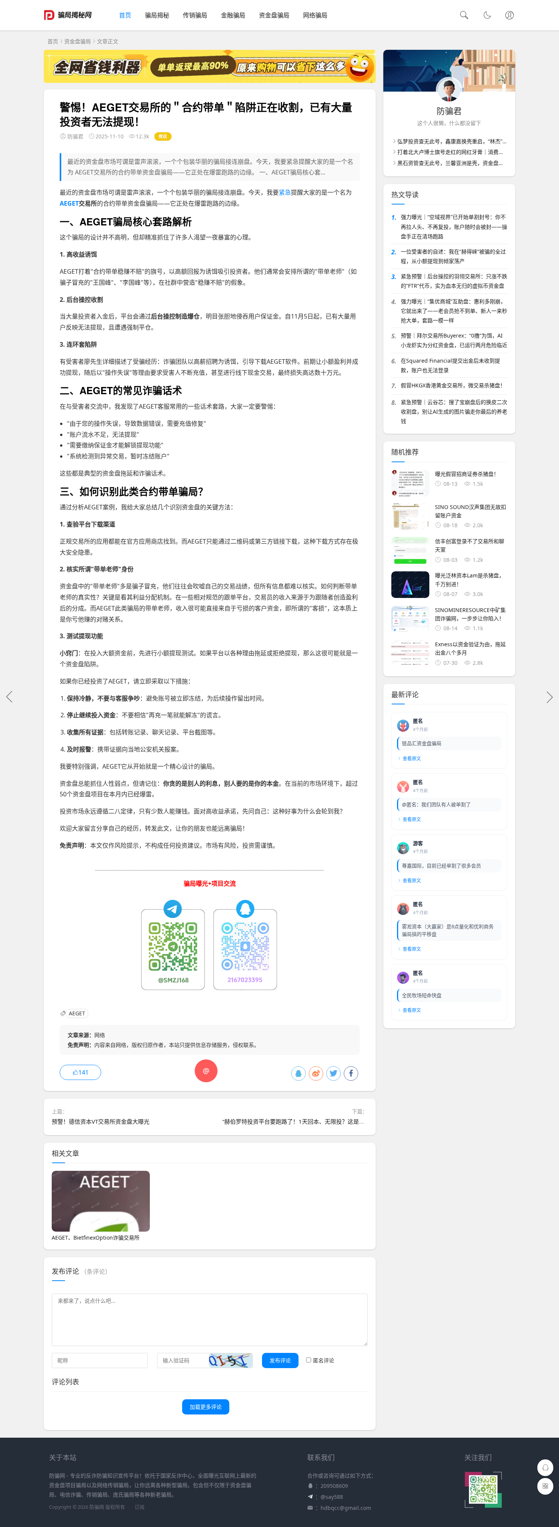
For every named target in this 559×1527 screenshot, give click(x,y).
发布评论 (280, 1360)
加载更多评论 (206, 1406)
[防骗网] (68, 23)
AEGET (69, 203)
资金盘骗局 (274, 15)
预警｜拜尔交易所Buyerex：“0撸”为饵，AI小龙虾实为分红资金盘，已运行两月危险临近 (454, 340)
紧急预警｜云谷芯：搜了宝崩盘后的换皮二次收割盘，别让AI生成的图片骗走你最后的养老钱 (454, 411)
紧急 (285, 192)
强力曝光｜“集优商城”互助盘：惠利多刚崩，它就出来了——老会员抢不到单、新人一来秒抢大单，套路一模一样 (454, 311)
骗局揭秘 (157, 15)
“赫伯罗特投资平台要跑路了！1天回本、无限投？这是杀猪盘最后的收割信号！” (323, 1121)
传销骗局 (195, 15)
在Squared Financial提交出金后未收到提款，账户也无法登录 (450, 365)
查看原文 (412, 758)
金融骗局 (233, 15)
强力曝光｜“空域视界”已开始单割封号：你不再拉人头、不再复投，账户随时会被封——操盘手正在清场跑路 (454, 226)
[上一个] (9, 696)
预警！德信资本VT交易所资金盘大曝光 (100, 1121)
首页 (125, 15)
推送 (163, 136)
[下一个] (549, 696)
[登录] (509, 16)
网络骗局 (315, 15)
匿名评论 (323, 1360)
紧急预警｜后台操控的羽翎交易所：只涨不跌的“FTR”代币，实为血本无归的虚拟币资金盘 (454, 281)
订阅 (140, 1507)
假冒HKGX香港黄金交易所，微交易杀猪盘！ (453, 385)
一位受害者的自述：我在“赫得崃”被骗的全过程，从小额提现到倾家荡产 (453, 256)
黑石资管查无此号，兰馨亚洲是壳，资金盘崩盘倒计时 (461, 162)
